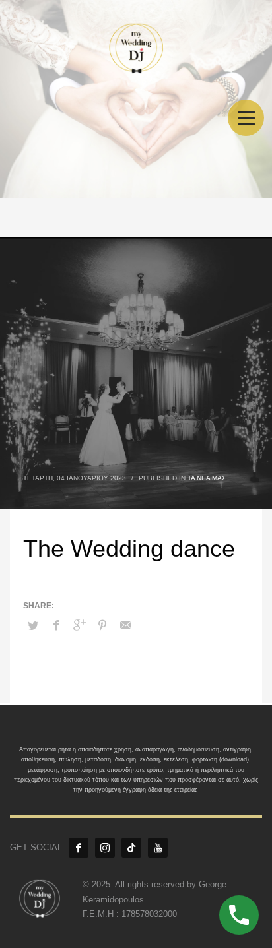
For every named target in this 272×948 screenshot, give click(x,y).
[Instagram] (105, 848)
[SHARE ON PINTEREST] (102, 625)
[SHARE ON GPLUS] (79, 625)
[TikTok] (131, 848)
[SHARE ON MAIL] (125, 625)
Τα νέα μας (206, 478)
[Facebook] (78, 848)
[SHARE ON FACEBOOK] (56, 625)
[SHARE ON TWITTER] (33, 626)
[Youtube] (158, 848)
